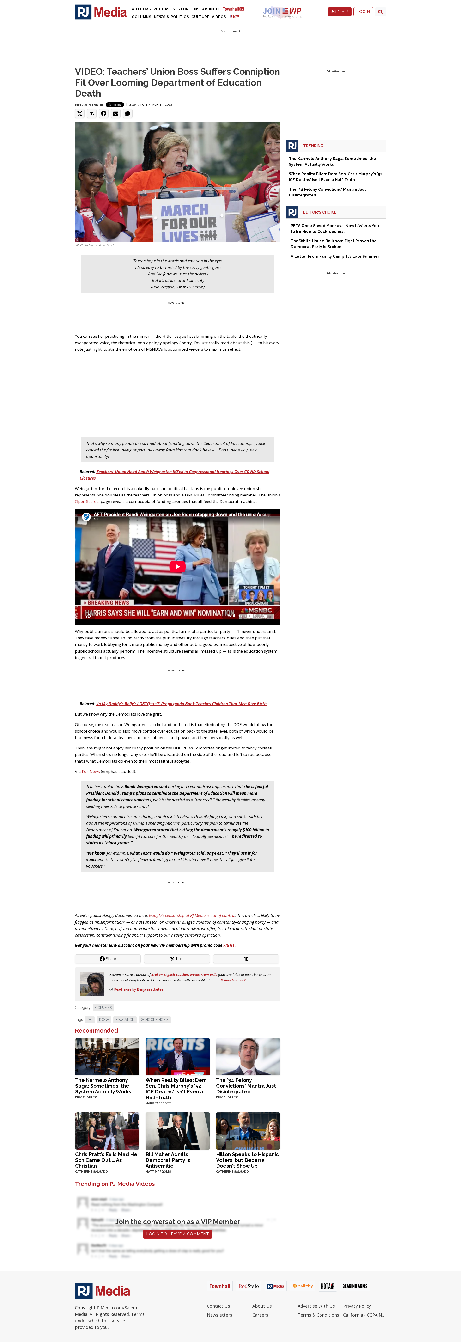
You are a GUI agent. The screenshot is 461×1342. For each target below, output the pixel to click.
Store (184, 9)
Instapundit (206, 9)
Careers (260, 1315)
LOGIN (363, 11)
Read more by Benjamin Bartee (138, 989)
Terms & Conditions (318, 1315)
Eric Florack (86, 1097)
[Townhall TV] (235, 9)
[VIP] (234, 16)
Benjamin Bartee (89, 105)
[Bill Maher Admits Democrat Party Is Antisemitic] (178, 1131)
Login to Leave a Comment (177, 1234)
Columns (142, 17)
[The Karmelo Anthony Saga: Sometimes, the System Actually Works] (107, 1056)
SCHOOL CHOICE (155, 1020)
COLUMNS (103, 1008)
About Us (262, 1306)
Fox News (91, 771)
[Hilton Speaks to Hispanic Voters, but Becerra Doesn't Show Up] (248, 1131)
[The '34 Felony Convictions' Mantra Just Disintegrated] (248, 1056)
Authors (141, 9)
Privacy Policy (357, 1306)
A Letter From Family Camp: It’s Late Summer (335, 256)
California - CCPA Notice (364, 1315)
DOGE (104, 1020)
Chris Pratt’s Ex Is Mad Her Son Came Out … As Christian (107, 1160)
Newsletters (219, 1315)
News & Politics (171, 17)
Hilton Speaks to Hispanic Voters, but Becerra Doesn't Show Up (247, 1160)
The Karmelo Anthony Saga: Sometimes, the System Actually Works (103, 1086)
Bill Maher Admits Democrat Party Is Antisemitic (168, 1160)
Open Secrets (87, 501)
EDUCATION (124, 1020)
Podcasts (164, 9)
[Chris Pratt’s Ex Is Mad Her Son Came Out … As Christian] (107, 1131)
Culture (200, 17)
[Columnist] (94, 983)
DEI (89, 1020)
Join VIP (339, 11)
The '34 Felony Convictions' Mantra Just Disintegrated (246, 1086)
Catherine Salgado (91, 1171)
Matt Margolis (158, 1171)
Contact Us (218, 1306)
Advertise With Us (316, 1306)
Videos (219, 17)
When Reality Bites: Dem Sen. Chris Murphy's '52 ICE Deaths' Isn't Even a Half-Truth (176, 1088)
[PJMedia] (101, 12)
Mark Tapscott (158, 1103)
